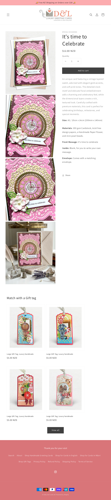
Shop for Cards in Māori (90, 455)
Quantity (65, 56)
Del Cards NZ (51, 495)
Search (11, 455)
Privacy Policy (39, 461)
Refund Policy (54, 461)
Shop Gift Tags (25, 461)
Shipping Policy (69, 461)
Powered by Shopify (62, 495)
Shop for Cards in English (66, 455)
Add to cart (83, 70)
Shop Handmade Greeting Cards (39, 455)
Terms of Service (85, 461)
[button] (8, 15)
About (19, 455)
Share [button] (67, 175)
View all (55, 430)
